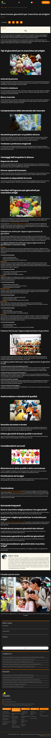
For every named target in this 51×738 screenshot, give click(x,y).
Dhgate (4, 275)
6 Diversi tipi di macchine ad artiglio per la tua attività (14, 684)
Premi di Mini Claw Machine (18, 492)
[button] (19, 2)
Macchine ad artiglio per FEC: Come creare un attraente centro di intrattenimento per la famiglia (25, 614)
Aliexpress (4, 301)
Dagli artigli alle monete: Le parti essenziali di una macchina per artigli (17, 677)
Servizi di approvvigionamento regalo (18, 223)
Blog (6, 7)
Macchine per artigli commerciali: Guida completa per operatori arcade (17, 662)
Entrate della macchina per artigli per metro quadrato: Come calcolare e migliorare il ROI (21, 664)
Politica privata (46, 735)
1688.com (4, 261)
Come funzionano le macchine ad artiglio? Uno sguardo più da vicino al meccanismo (21, 679)
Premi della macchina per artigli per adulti (14, 522)
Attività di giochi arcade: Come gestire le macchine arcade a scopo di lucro (18, 659)
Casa (2, 7)
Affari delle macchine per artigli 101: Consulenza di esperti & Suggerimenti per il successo (22, 682)
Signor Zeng (13, 556)
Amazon (4, 314)
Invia (25, 648)
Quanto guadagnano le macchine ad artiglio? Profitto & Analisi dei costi (18, 675)
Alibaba (3, 247)
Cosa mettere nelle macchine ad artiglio (10, 491)
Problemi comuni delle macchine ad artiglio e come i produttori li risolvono (18, 666)
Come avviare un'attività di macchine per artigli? (12, 686)
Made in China (5, 288)
